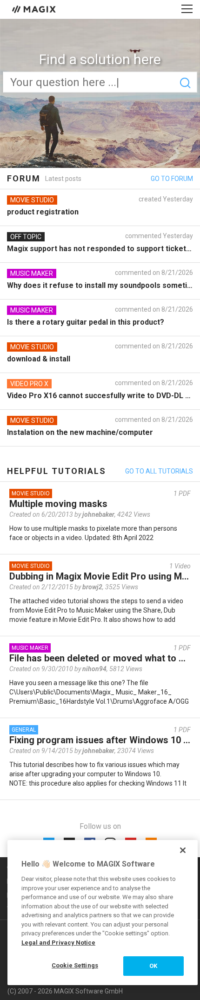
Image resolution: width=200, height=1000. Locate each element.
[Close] (183, 850)
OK (153, 965)
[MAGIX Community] (34, 9)
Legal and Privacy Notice (58, 942)
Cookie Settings (75, 965)
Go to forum (172, 178)
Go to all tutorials (159, 471)
